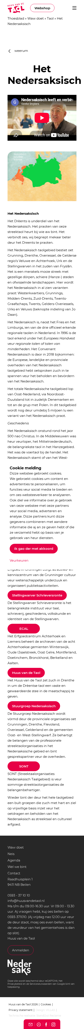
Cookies (46, 1004)
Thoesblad (16, 18)
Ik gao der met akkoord (33, 549)
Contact (14, 873)
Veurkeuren (19, 560)
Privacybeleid (15, 984)
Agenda (14, 860)
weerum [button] (21, 51)
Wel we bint (17, 867)
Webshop (42, 8)
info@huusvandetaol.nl (26, 901)
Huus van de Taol (26, 673)
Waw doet (35, 18)
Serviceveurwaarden (41, 984)
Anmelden (20, 950)
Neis (11, 854)
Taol (50, 18)
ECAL (23, 629)
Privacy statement (21, 1010)
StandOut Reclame (48, 1015)
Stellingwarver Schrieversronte (37, 595)
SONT (23, 766)
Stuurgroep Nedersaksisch (34, 706)
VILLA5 (50, 1010)
